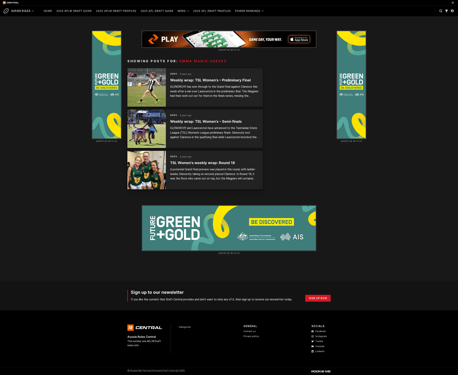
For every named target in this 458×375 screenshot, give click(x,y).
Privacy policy (251, 336)
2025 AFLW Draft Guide (74, 10)
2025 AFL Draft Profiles (212, 10)
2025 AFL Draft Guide (157, 10)
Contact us (249, 331)
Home (48, 10)
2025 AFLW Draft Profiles (116, 10)
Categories (185, 327)
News (182, 10)
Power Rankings (247, 10)
